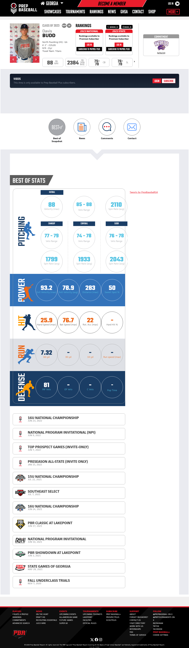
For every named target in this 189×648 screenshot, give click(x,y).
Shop (152, 12)
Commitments (19, 620)
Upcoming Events (67, 614)
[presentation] (134, 61)
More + (173, 12)
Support (134, 611)
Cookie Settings (160, 635)
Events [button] (63, 611)
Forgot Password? (139, 617)
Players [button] (17, 611)
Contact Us (135, 620)
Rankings (96, 12)
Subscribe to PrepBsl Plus (89, 49)
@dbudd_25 (113, 27)
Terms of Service (138, 635)
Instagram (158, 623)
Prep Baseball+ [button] (161, 632)
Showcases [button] (52, 12)
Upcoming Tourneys (92, 614)
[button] (13, 59)
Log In (170, 3)
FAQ (131, 632)
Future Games (66, 620)
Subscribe (168, 81)
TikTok (156, 626)
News (112, 12)
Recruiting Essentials (46, 620)
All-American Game (68, 617)
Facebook (157, 629)
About (133, 614)
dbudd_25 (127, 27)
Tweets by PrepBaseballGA (144, 192)
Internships (135, 629)
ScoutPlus (111, 620)
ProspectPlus (112, 617)
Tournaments (75, 12)
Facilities (87, 620)
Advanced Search (21, 623)
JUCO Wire (41, 623)
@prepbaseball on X (162, 614)
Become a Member (111, 4)
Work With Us (136, 626)
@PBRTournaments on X (164, 618)
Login (156, 81)
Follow (157, 611)
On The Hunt (42, 614)
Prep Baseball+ (113, 614)
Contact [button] (138, 12)
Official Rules (89, 623)
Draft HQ (40, 617)
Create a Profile (20, 614)
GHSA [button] (124, 12)
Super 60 (63, 623)
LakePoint (87, 617)
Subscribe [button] (111, 611)
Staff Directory (137, 623)
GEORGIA (52, 3)
